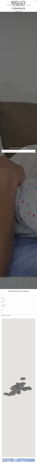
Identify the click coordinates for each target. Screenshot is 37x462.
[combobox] (18, 295)
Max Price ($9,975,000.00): (5, 304)
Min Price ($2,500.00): (4, 300)
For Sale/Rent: (3, 293)
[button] (30, 389)
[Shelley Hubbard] (18, 6)
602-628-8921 (18, 11)
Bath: (2, 311)
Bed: (2, 308)
